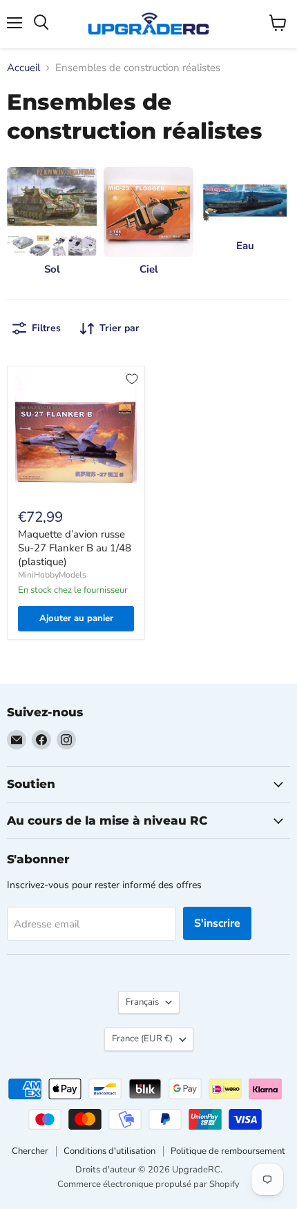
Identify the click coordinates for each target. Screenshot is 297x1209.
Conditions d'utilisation (109, 1151)
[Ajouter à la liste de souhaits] (132, 379)
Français (142, 1002)
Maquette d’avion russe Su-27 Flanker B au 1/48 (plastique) (74, 547)
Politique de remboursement (228, 1151)
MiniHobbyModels (52, 574)
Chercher (30, 1151)
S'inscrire (217, 923)
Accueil (23, 68)
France (142, 1038)
